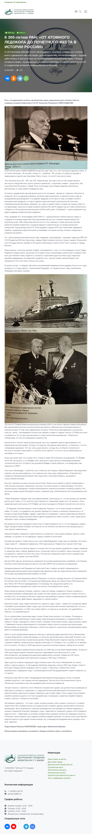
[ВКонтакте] (7, 78)
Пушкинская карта (55, 767)
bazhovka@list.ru (14, 794)
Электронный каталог (57, 773)
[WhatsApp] (26, 78)
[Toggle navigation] (85, 11)
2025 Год (11, 33)
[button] (79, 11)
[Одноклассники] (14, 78)
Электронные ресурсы (57, 770)
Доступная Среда (55, 762)
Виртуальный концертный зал (60, 765)
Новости (22, 33)
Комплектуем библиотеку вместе (61, 775)
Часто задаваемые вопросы (59, 778)
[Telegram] (20, 78)
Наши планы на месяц (57, 759)
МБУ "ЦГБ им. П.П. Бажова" (22, 768)
